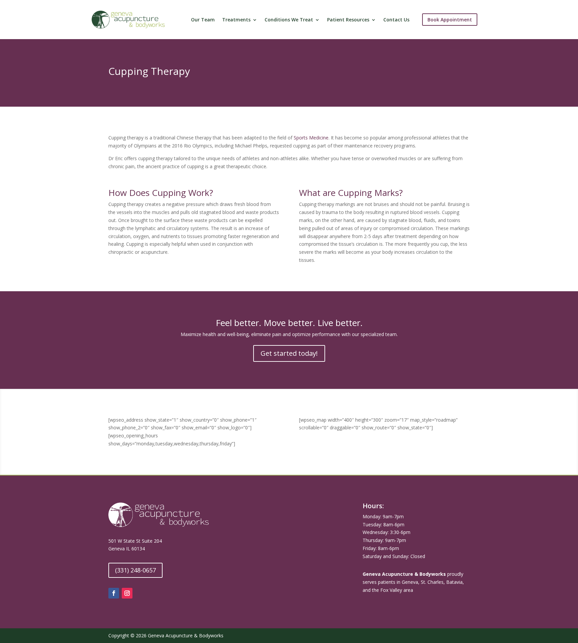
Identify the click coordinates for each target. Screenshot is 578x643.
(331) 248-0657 (135, 570)
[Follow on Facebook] (113, 593)
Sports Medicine (311, 137)
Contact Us (396, 20)
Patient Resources (348, 20)
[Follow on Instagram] (127, 593)
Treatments (236, 20)
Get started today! (289, 353)
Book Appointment (449, 19)
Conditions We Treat (289, 20)
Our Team (203, 20)
